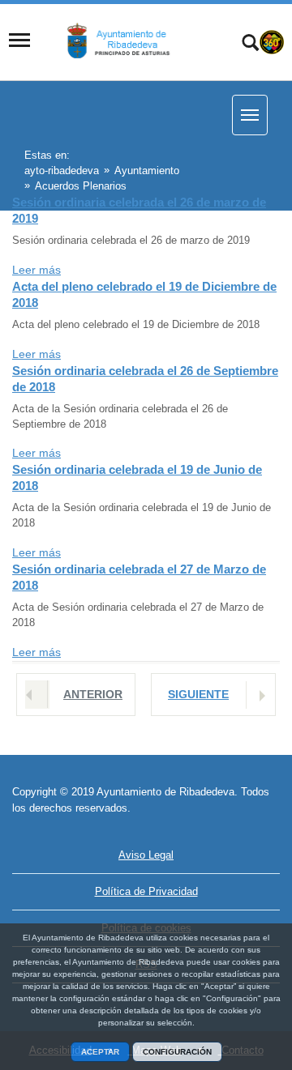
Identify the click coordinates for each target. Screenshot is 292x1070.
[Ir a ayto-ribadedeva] (127, 40)
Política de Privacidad (146, 891)
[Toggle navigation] (19, 40)
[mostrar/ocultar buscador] (250, 44)
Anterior (92, 694)
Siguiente (198, 694)
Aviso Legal (146, 855)
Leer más (36, 269)
